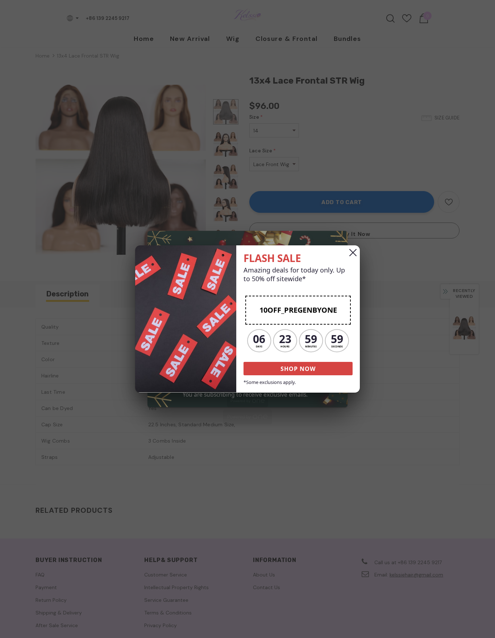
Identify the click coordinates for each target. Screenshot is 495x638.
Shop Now (298, 369)
